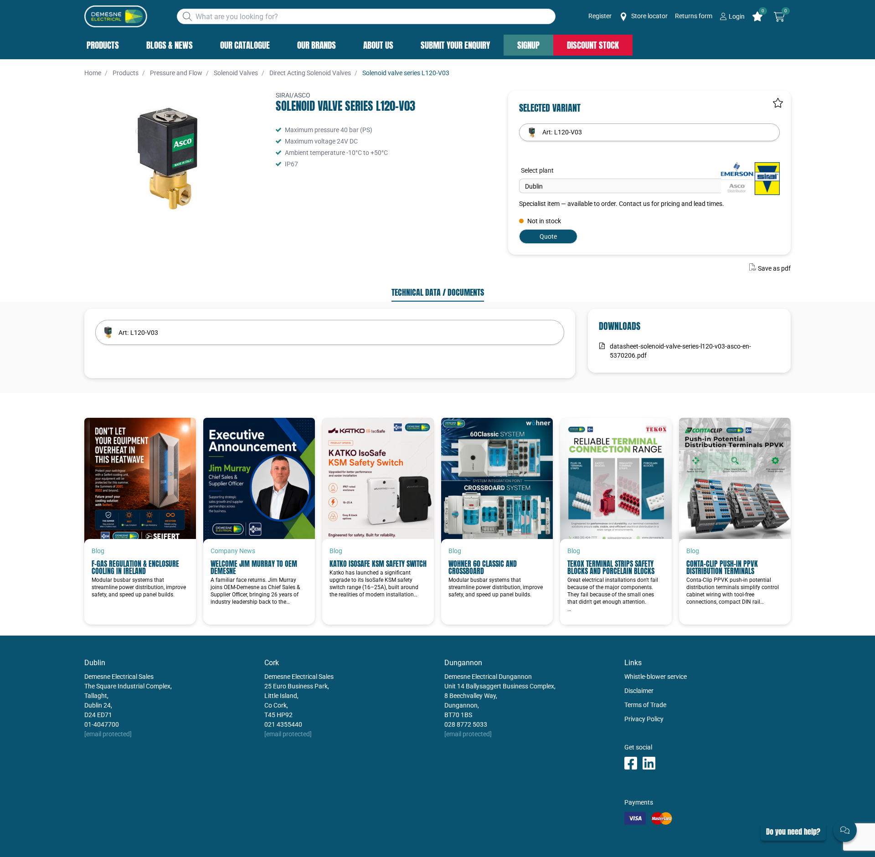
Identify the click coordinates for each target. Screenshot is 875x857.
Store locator (649, 16)
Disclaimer (639, 690)
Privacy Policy (644, 719)
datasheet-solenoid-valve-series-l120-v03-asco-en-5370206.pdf (680, 351)
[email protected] (108, 734)
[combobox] (366, 16)
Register (600, 16)
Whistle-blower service (655, 676)
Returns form (693, 16)
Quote (548, 236)
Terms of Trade (645, 704)
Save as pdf (774, 268)
